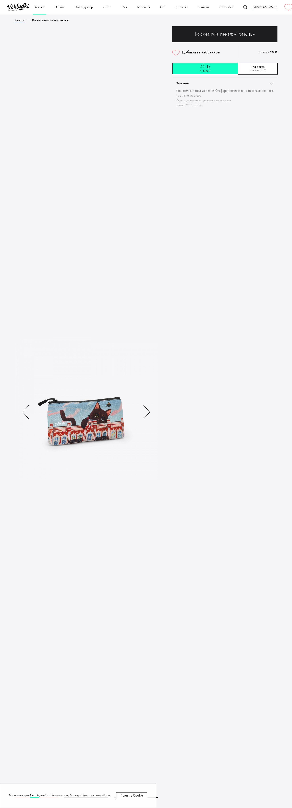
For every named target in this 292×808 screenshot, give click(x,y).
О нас (107, 7)
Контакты (143, 7)
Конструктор (84, 7)
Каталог (39, 7)
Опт (162, 7)
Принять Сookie (131, 795)
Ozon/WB (226, 7)
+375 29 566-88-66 (265, 7)
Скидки (203, 7)
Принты (60, 7)
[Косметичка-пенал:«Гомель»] (86, 409)
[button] (146, 412)
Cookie (34, 795)
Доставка (182, 7)
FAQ (124, 7)
